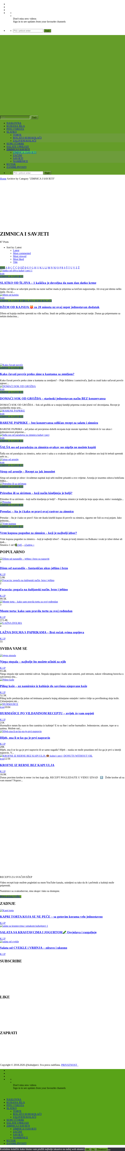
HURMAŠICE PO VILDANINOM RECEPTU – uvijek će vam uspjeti (47, 713)
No (93, 1149)
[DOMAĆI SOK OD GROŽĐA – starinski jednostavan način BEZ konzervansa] (18, 386)
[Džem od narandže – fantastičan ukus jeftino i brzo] (24, 558)
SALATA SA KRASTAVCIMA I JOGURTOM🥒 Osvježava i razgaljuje (48, 932)
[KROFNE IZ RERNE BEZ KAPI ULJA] (46, 755)
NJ (54, 267)
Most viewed (19, 256)
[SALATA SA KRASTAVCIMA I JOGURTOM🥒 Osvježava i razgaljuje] (24, 926)
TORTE (17, 134)
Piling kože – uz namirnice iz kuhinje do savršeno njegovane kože (43, 686)
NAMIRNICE (20, 161)
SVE (2, 267)
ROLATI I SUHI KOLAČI (27, 137)
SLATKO (12, 132)
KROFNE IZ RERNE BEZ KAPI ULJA (27, 765)
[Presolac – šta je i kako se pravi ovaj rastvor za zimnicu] (5, 502)
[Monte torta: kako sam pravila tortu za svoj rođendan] (29, 601)
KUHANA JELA (16, 126)
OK (87, 1149)
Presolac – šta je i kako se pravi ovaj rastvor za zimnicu (37, 511)
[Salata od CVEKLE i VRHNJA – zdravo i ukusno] (9, 941)
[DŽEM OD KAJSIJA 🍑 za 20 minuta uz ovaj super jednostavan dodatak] (9, 294)
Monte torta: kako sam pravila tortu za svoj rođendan (36, 611)
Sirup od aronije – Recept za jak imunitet (27, 471)
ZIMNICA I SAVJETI (18, 149)
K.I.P (3, 574)
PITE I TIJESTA (15, 129)
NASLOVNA (14, 123)
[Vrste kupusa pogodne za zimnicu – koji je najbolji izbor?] (8, 523)
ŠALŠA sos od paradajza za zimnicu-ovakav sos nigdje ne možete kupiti (48, 447)
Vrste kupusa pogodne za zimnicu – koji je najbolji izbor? (38, 533)
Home (3, 178)
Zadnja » (29, 545)
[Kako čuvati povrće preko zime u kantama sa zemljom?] (11, 365)
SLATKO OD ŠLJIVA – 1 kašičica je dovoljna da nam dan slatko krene (48, 282)
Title (15, 262)
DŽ (22, 267)
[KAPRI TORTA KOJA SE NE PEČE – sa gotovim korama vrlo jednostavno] (7, 910)
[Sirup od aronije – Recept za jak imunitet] (9, 459)
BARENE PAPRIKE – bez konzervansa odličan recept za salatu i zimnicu (49, 422)
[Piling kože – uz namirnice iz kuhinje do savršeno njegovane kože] (7, 679)
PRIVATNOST (69, 1065)
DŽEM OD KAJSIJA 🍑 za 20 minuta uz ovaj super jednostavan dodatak (49, 307)
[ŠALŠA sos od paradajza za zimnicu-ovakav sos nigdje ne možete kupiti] (24, 435)
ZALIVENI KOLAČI (24, 140)
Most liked (18, 259)
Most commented (22, 253)
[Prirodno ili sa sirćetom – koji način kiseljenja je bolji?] (13, 483)
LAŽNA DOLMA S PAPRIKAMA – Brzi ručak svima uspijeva (42, 632)
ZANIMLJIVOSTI (16, 167)
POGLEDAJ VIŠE (10, 896)
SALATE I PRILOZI (18, 146)
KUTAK (11, 164)
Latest (16, 250)
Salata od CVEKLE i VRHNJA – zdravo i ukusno (33, 947)
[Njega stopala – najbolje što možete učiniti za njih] (8, 655)
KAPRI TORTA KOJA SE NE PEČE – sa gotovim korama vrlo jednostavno (51, 916)
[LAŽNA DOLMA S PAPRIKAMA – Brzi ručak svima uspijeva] (11, 623)
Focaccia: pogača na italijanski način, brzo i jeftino (34, 589)
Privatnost (102, 1149)
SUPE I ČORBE (15, 143)
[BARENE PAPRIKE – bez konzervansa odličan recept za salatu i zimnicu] (12, 410)
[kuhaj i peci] (49, 87)
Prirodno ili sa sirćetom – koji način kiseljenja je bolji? (36, 493)
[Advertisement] (62, 204)
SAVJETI (18, 158)
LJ (46, 267)
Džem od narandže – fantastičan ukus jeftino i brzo (34, 568)
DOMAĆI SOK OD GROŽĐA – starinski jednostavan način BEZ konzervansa (53, 398)
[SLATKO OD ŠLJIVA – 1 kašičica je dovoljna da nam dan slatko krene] (16, 270)
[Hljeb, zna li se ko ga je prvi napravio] (21, 731)
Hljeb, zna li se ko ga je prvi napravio (25, 737)
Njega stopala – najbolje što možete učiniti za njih (33, 661)
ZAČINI (17, 155)
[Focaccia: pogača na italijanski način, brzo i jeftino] (27, 580)
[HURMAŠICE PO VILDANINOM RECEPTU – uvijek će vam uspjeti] (9, 704)
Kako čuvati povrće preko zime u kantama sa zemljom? (37, 374)
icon (2, 273)
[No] (109, 1150)
